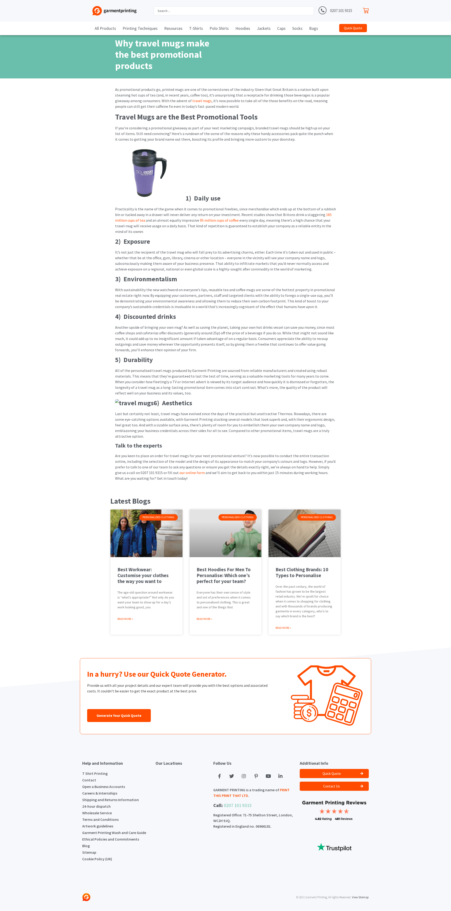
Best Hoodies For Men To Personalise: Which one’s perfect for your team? (224, 575)
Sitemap (89, 852)
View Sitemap (360, 897)
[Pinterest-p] (256, 776)
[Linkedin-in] (280, 776)
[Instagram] (244, 776)
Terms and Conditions (100, 819)
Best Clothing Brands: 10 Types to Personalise (302, 572)
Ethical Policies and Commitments (110, 839)
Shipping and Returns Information (110, 799)
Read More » (125, 619)
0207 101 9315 (341, 10)
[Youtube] (268, 776)
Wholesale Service (97, 813)
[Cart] (367, 9)
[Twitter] (232, 776)
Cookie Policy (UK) (97, 859)
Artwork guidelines (97, 826)
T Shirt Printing (95, 773)
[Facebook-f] (219, 776)
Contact (89, 780)
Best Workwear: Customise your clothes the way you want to (143, 575)
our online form (192, 472)
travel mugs (202, 100)
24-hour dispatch (96, 806)
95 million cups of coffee (219, 220)
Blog (86, 845)
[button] (353, 28)
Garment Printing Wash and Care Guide (114, 832)
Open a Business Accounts (103, 786)
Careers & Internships (99, 793)
